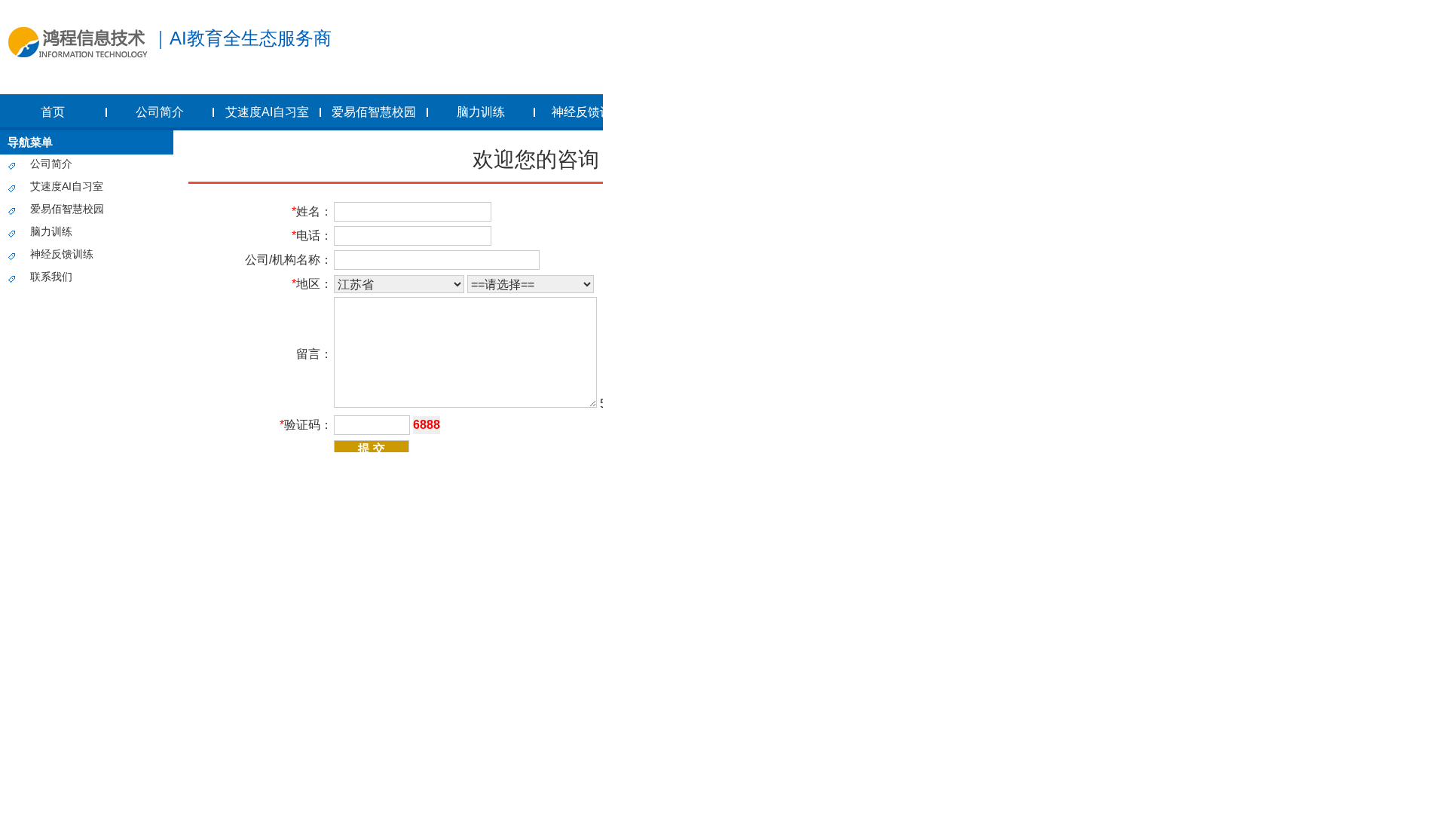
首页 (53, 112)
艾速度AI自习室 (267, 112)
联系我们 (51, 277)
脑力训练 (481, 112)
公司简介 (160, 112)
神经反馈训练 (588, 112)
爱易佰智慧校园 (374, 112)
